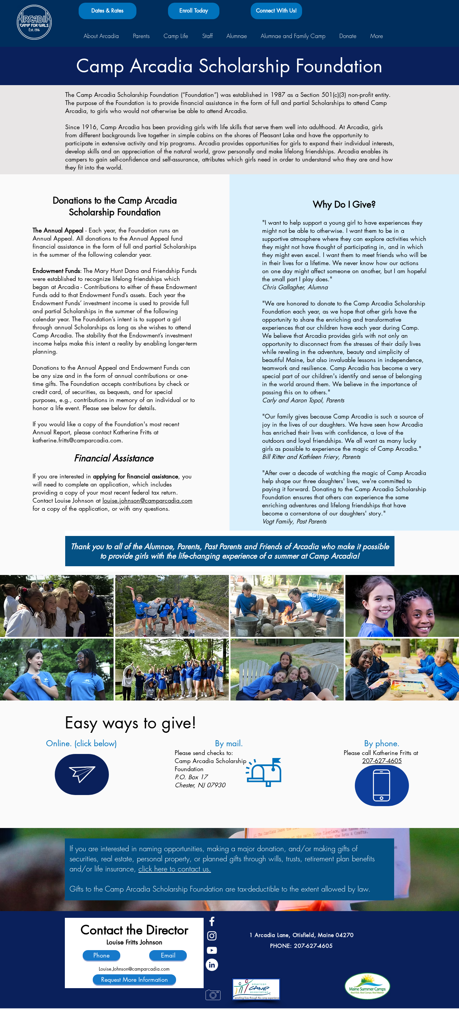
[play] (445, 695)
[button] (101, 36)
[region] (82, 774)
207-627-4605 (382, 761)
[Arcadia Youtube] (212, 950)
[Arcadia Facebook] (212, 921)
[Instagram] (212, 936)
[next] (444, 644)
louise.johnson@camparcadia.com (147, 500)
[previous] (14, 644)
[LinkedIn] (212, 965)
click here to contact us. (174, 869)
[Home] (34, 22)
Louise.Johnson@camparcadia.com (134, 969)
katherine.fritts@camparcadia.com (77, 440)
